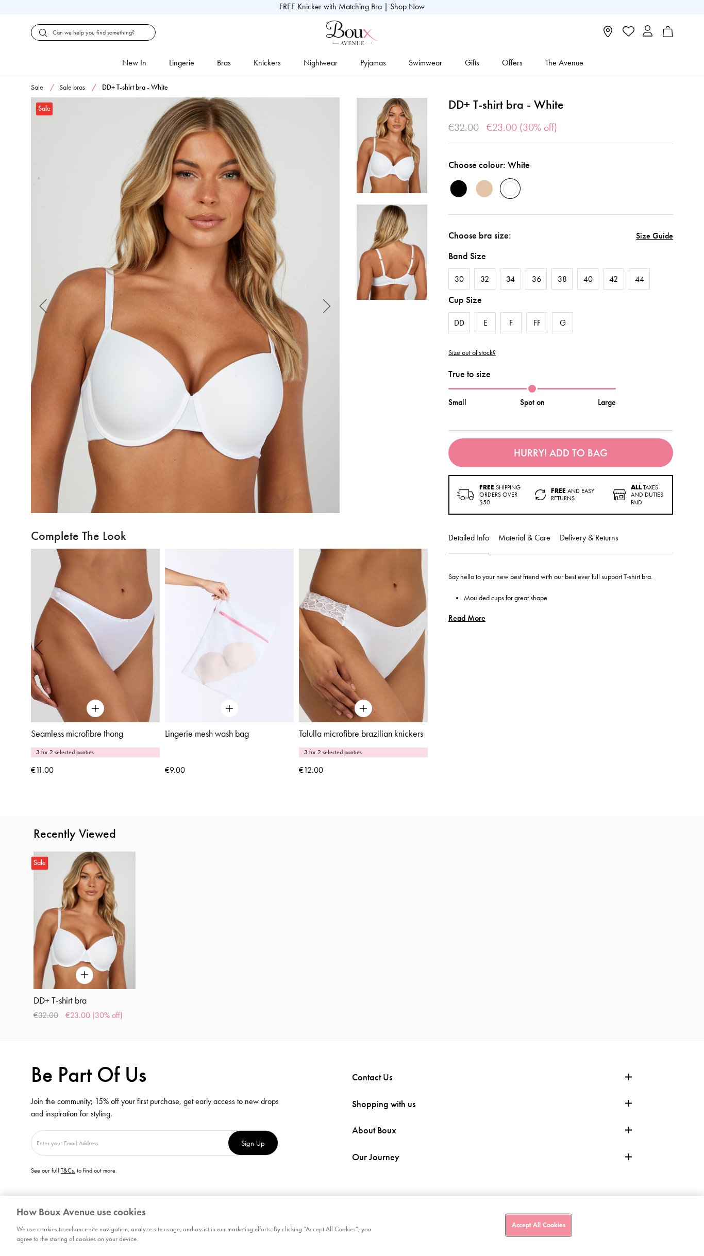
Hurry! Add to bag (561, 453)
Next (327, 305)
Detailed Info (468, 537)
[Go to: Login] (647, 32)
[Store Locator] (608, 34)
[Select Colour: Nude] (484, 188)
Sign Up (253, 1143)
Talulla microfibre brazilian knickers (361, 733)
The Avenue (564, 62)
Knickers (267, 62)
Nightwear (321, 62)
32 (484, 279)
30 (459, 279)
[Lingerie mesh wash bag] (229, 635)
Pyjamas (373, 62)
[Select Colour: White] (510, 188)
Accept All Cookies (538, 1224)
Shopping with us (383, 1104)
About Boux (374, 1130)
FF (537, 323)
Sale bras (72, 87)
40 (588, 279)
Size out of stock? (472, 353)
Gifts (472, 62)
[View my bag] (668, 34)
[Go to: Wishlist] (627, 32)
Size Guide (654, 236)
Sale (37, 87)
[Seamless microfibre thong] (95, 635)
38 (562, 279)
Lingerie (181, 62)
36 (536, 279)
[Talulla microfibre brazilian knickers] (363, 635)
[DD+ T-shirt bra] (185, 305)
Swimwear (425, 62)
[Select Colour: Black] (458, 188)
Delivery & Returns (589, 537)
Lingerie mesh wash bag (207, 733)
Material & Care (524, 537)
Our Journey (375, 1157)
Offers (512, 62)
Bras (224, 62)
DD (459, 323)
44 (639, 279)
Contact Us (372, 1077)
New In (134, 62)
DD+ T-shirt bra (60, 1000)
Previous (43, 305)
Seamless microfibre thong (77, 733)
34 (510, 279)
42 (613, 279)
